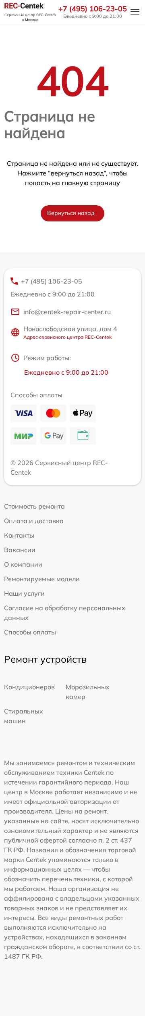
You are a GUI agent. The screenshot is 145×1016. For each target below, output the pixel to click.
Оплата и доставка (34, 521)
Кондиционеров (29, 687)
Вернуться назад (71, 213)
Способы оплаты (30, 632)
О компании (23, 564)
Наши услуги (24, 593)
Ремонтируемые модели (42, 579)
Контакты (19, 535)
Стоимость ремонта (34, 506)
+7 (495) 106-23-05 (92, 8)
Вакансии (19, 550)
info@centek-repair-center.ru (67, 312)
